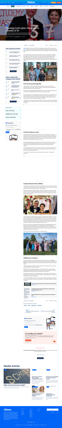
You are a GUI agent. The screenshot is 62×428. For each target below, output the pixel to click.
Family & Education (11, 23)
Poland (41, 48)
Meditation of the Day (12, 114)
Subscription (31, 414)
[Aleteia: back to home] (31, 2)
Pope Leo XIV (46, 6)
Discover (24, 6)
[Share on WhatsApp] (56, 45)
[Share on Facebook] (50, 45)
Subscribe (53, 2)
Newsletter (31, 410)
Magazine (30, 413)
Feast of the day (10, 110)
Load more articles (13, 71)
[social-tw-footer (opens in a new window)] (31, 422)
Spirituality (36, 6)
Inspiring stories (33, 305)
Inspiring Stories (18, 6)
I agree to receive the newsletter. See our (13, 130)
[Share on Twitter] (53, 45)
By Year (38, 410)
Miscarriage (39, 305)
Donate (58, 2)
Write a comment (40, 358)
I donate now (28, 340)
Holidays (41, 6)
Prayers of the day (11, 117)
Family (29, 305)
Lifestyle (32, 6)
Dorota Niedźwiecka (17, 36)
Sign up (7, 132)
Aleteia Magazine (52, 6)
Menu (8, 6)
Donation (30, 415)
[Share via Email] (55, 45)
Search (13, 2)
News (28, 6)
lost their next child (34, 90)
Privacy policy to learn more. (38, 324)
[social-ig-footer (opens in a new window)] (33, 422)
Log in (49, 2)
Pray (12, 6)
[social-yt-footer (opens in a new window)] (28, 422)
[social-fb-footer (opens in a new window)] (30, 422)
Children (25, 305)
